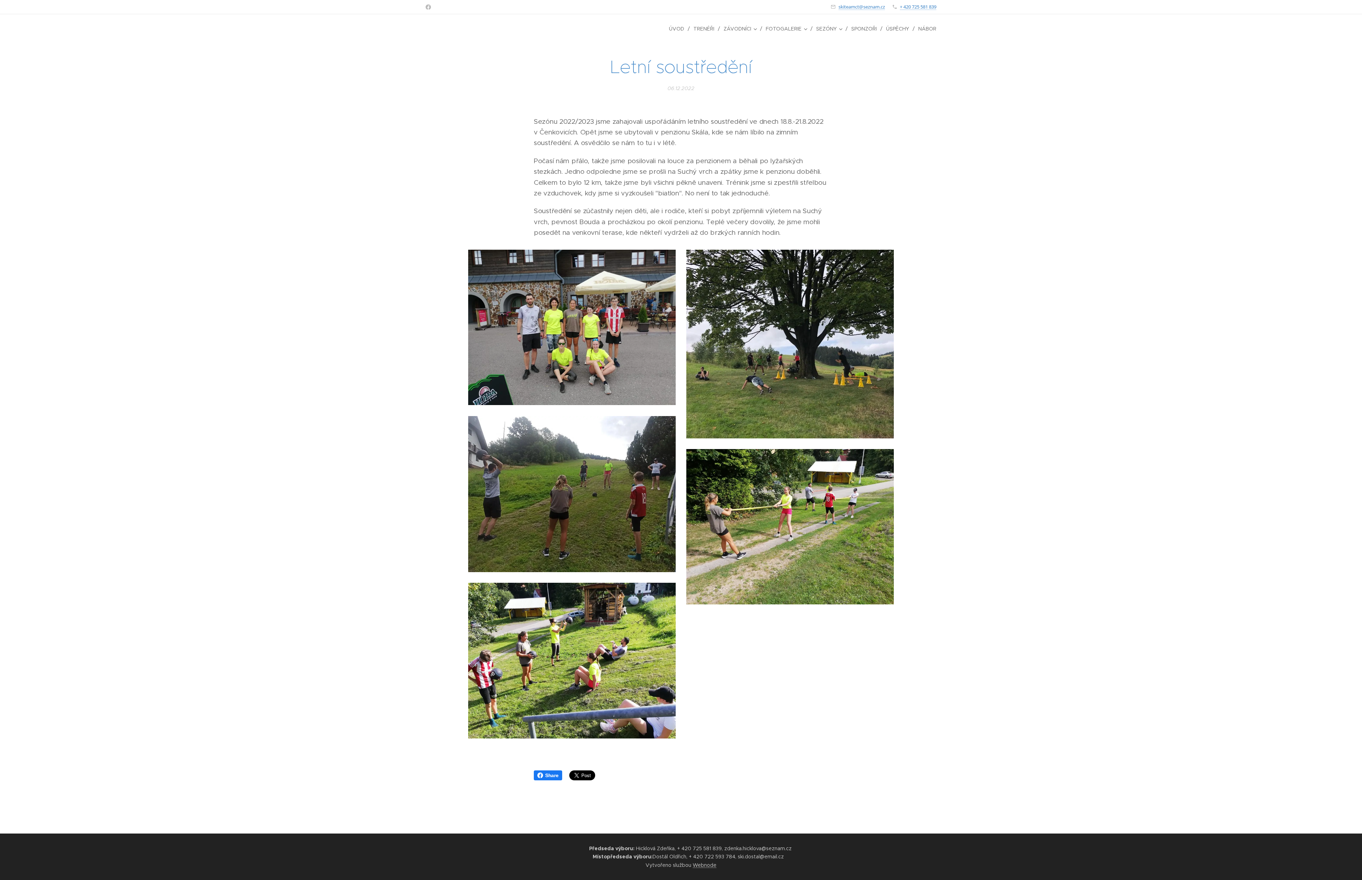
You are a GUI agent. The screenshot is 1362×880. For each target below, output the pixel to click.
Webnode (704, 865)
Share (552, 775)
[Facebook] (428, 7)
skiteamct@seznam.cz (861, 7)
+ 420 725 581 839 (918, 7)
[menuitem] (678, 29)
